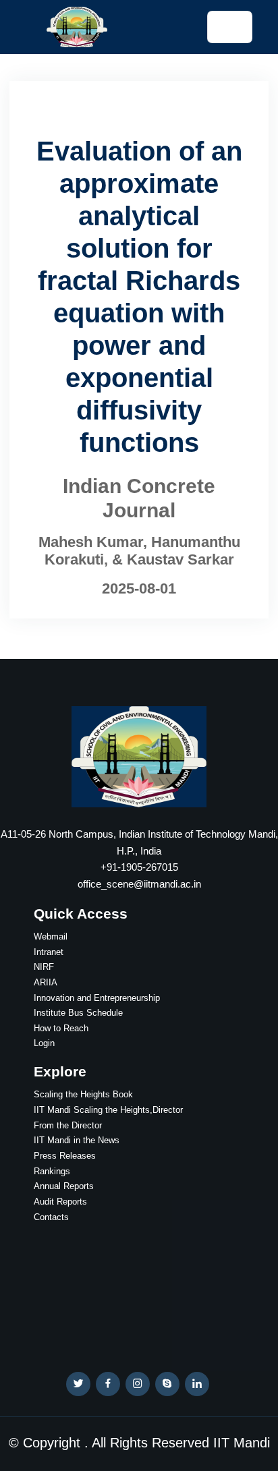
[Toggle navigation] (229, 26)
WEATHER (139, 1287)
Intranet (48, 952)
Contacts (51, 1217)
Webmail (50, 936)
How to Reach (61, 1028)
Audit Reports (60, 1201)
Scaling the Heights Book (83, 1094)
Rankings (52, 1171)
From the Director (68, 1125)
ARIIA (45, 982)
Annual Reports (64, 1186)
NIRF (44, 967)
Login (44, 1043)
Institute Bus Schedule (78, 1013)
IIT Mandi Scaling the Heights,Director (108, 1110)
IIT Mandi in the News (76, 1140)
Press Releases (65, 1156)
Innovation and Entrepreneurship (97, 998)
